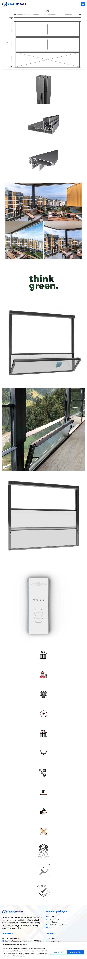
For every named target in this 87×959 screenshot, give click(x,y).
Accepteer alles (75, 952)
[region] (43, 950)
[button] (83, 4)
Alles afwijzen (58, 952)
